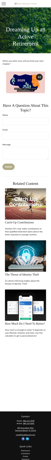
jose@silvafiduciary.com (25, 435)
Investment (25, 453)
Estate (25, 456)
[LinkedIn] (27, 438)
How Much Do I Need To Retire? (25, 323)
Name (5, 115)
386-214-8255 (28, 423)
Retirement (25, 451)
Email (5, 130)
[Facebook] (23, 438)
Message (6, 144)
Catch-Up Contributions (19, 222)
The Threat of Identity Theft (22, 274)
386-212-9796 (28, 421)
